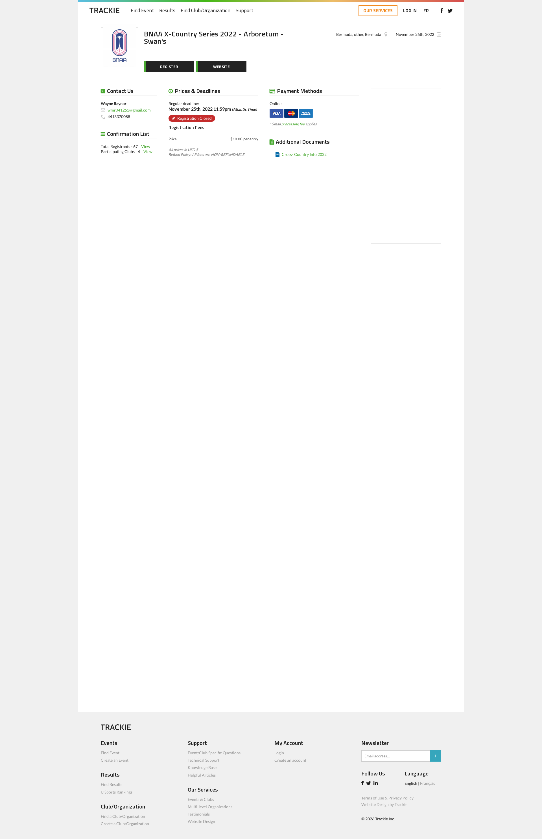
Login (279, 752)
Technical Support (203, 760)
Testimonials (199, 814)
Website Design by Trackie (384, 804)
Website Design (201, 821)
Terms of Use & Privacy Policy (387, 798)
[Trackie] (116, 728)
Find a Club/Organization (123, 816)
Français (427, 783)
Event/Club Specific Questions (214, 752)
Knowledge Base (202, 767)
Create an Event (114, 760)
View (145, 146)
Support (244, 10)
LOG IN (410, 10)
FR (426, 10)
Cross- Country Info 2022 (304, 154)
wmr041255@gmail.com (129, 110)
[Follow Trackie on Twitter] (369, 783)
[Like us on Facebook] (441, 10)
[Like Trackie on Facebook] (363, 783)
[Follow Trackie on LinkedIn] (376, 783)
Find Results (111, 784)
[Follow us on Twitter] (450, 10)
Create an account (290, 760)
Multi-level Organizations (210, 806)
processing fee (293, 124)
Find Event (142, 10)
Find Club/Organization (205, 10)
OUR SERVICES (378, 10)
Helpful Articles (202, 775)
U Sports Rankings (116, 792)
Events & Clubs (201, 799)
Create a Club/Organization (125, 823)
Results (167, 10)
